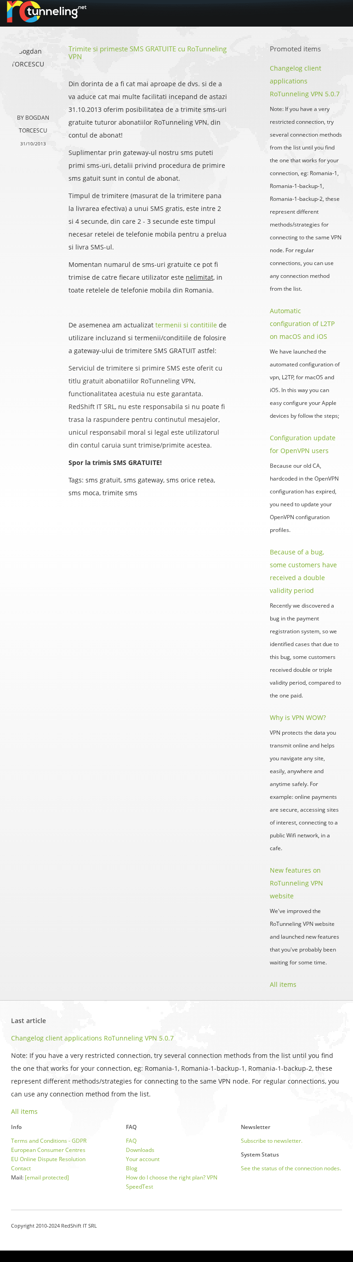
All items (283, 984)
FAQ (131, 1141)
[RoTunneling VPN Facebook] (315, 1225)
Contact (21, 1168)
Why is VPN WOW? (298, 717)
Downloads (140, 1150)
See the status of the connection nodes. (291, 1168)
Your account (142, 1159)
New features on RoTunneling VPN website (296, 883)
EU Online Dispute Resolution (48, 1159)
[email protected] (47, 1177)
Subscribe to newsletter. (271, 1141)
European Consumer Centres (48, 1150)
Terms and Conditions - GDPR (48, 1141)
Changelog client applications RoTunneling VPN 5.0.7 (305, 81)
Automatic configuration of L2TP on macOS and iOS (302, 323)
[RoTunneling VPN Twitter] (338, 1225)
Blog (131, 1168)
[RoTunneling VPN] (47, 11)
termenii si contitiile (186, 325)
